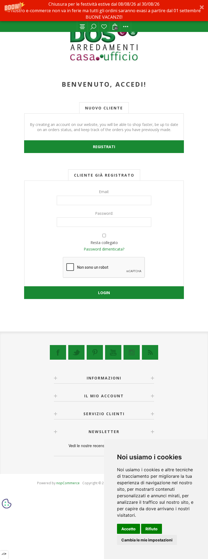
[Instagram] (131, 352)
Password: (104, 213)
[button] (104, 10)
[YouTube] (113, 352)
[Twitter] (76, 352)
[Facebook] (58, 352)
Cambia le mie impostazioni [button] (147, 540)
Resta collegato (104, 242)
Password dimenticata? (104, 249)
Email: (104, 191)
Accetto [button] (128, 528)
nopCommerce (68, 483)
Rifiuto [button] (151, 528)
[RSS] (150, 352)
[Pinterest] (95, 352)
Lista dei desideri (104, 26)
